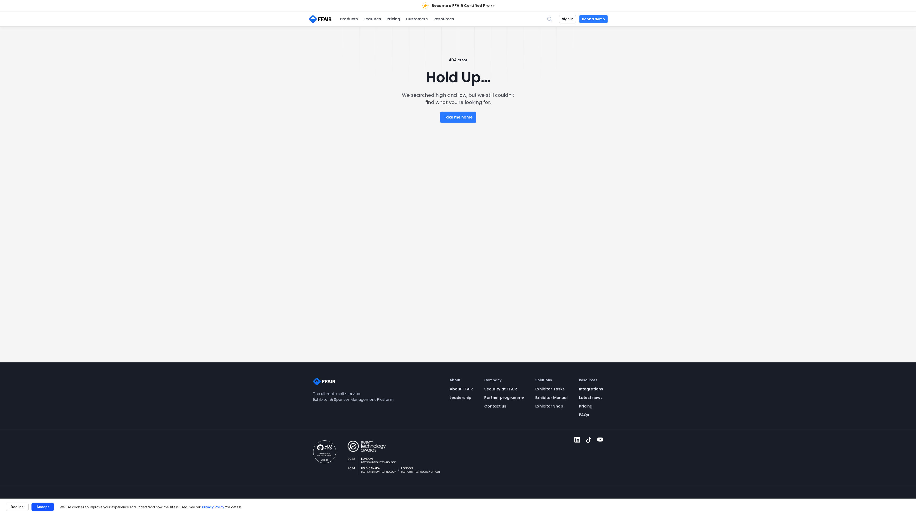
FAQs (584, 414)
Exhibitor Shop (549, 406)
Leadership (460, 397)
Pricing (585, 406)
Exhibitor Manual (551, 397)
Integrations (591, 389)
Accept (42, 507)
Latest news (591, 397)
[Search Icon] (549, 19)
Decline (17, 507)
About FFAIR (461, 389)
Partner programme (504, 397)
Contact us (495, 406)
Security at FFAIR (500, 389)
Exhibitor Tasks (550, 389)
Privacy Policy (213, 507)
